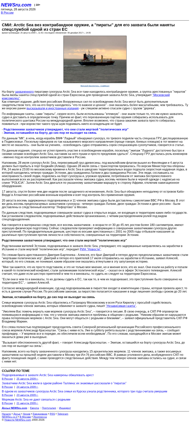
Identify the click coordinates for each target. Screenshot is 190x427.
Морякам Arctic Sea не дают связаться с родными (36, 399)
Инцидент (65, 407)
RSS (52, 413)
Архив (26, 413)
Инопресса (40, 416)
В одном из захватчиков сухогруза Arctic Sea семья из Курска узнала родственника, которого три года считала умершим (84, 391)
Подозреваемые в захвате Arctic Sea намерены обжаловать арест (48, 375)
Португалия (49, 407)
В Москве (25, 416)
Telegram (62, 413)
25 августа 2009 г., (28, 378)
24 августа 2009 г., (28, 386)
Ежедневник (40, 413)
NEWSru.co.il (9, 416)
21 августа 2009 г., (28, 403)
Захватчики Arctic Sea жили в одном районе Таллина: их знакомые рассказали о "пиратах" (64, 383)
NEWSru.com (16, 5)
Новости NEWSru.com (17, 419)
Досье (17, 413)
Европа (34, 407)
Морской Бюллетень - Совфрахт (95, 86)
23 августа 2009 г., (28, 395)
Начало (6, 413)
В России (7, 12)
